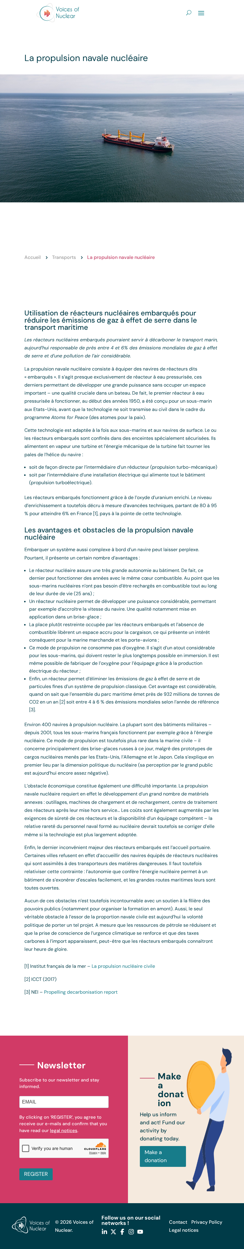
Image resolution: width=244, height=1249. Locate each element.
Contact (178, 1222)
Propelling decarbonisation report (81, 992)
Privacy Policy (206, 1222)
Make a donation (156, 1156)
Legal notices (183, 1230)
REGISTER (36, 1174)
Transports (64, 257)
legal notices (63, 1131)
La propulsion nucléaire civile (123, 966)
